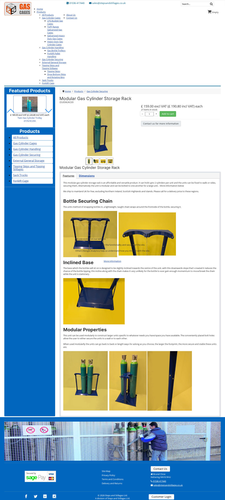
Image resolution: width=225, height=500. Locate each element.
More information (112, 261)
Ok (79, 256)
